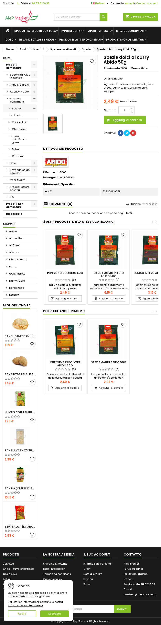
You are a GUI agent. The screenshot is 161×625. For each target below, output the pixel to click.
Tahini (15, 149)
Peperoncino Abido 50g (65, 273)
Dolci (9, 40)
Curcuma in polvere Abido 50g (65, 363)
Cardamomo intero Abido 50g (108, 274)
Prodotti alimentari (13, 66)
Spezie (16, 108)
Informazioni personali (97, 564)
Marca (135, 68)
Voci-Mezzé (18, 180)
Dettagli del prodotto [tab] (63, 148)
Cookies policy (52, 579)
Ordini (87, 569)
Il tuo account (96, 554)
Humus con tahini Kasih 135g (20, 412)
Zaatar (18, 115)
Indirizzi (88, 579)
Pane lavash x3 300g (20, 450)
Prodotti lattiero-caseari (80, 40)
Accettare (54, 614)
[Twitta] (127, 133)
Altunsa (14, 252)
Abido (13, 231)
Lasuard (14, 295)
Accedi (129, 3)
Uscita (22, 614)
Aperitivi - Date (99, 31)
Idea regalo (14, 214)
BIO (12, 197)
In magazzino (52, 177)
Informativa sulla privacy (25, 605)
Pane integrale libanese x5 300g (20, 374)
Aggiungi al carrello (124, 120)
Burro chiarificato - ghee (20, 139)
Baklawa (8, 564)
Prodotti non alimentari (125, 40)
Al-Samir (14, 245)
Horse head (16, 288)
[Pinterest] (133, 133)
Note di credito (92, 574)
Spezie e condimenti (130, 31)
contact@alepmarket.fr (140, 594)
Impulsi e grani (72, 31)
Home (7, 58)
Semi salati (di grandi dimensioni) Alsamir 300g (20, 526)
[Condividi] (120, 133)
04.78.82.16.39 (40, 3)
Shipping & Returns (55, 564)
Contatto (8, 3)
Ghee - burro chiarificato (19, 569)
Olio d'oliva (19, 129)
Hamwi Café (17, 281)
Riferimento (112, 68)
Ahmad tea (16, 238)
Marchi (9, 224)
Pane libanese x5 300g (20, 336)
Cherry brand (17, 259)
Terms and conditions (57, 574)
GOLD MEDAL (17, 274)
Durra (12, 266)
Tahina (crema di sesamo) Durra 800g (20, 488)
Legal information (54, 569)
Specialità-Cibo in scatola (35, 31)
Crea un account (147, 3)
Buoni (87, 584)
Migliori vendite (16, 305)
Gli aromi (17, 156)
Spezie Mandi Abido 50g (108, 362)
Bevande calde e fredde (36, 40)
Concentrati (19, 122)
